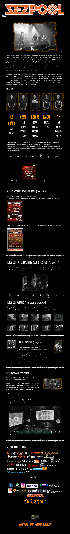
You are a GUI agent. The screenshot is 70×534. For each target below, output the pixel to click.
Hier (7, 400)
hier (18, 402)
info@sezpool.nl (35, 501)
